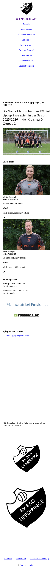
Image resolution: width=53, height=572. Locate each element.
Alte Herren (26, 55)
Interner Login (27, 565)
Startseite (26, 24)
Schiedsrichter (27, 60)
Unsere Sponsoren (26, 66)
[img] (26, 8)
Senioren (25, 40)
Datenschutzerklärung (39, 558)
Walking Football (26, 50)
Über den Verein (25, 34)
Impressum (21, 558)
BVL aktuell (26, 29)
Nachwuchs (25, 45)
